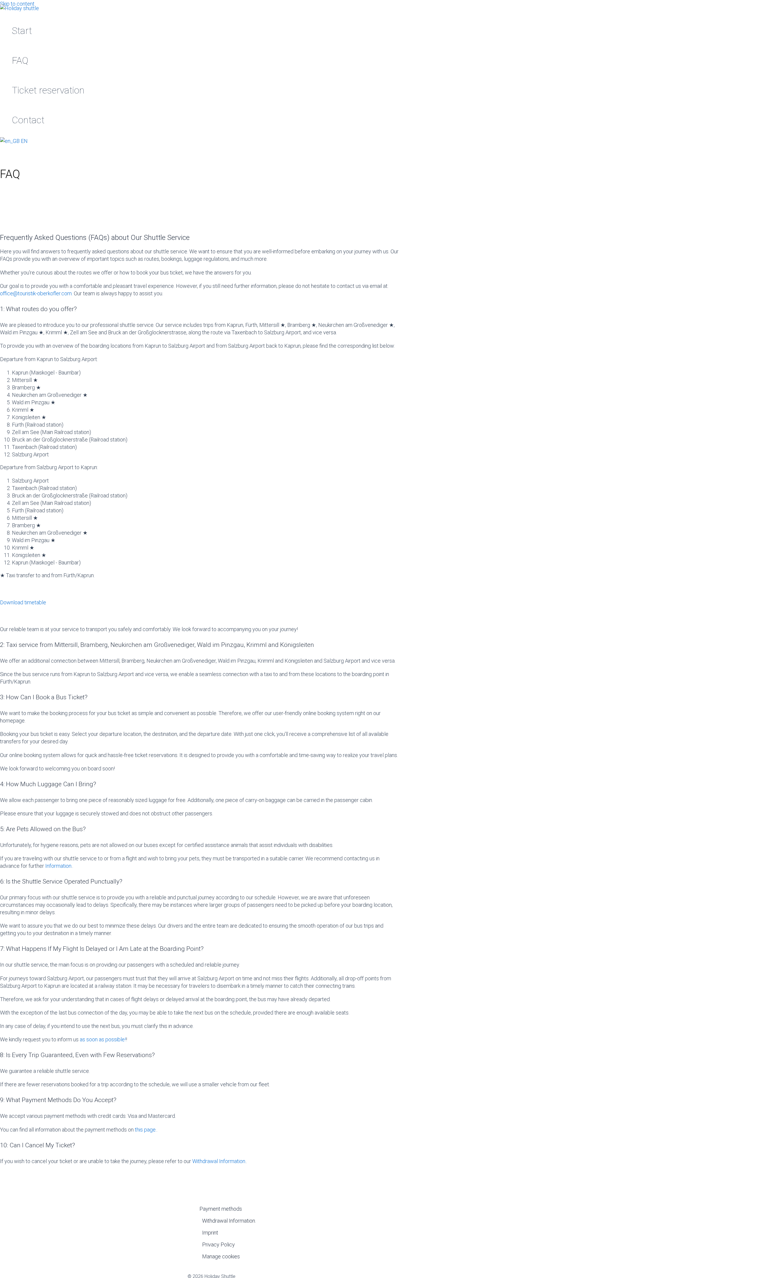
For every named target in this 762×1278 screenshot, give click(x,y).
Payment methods (220, 1209)
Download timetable (23, 602)
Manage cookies (221, 1256)
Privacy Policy (218, 1244)
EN (24, 141)
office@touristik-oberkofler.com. (36, 293)
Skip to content (17, 4)
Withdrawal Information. (219, 1161)
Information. (58, 866)
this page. (146, 1129)
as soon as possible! (103, 1039)
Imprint (210, 1232)
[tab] (199, 309)
